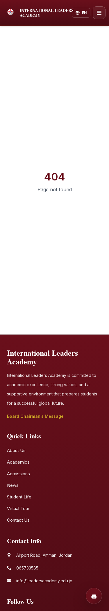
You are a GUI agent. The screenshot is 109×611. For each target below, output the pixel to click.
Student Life (19, 497)
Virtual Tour (18, 508)
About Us (16, 450)
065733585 (27, 567)
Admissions (18, 473)
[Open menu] (99, 12)
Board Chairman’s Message (35, 416)
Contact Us (18, 520)
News (13, 485)
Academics (18, 462)
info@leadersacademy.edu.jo (44, 580)
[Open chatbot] (94, 596)
